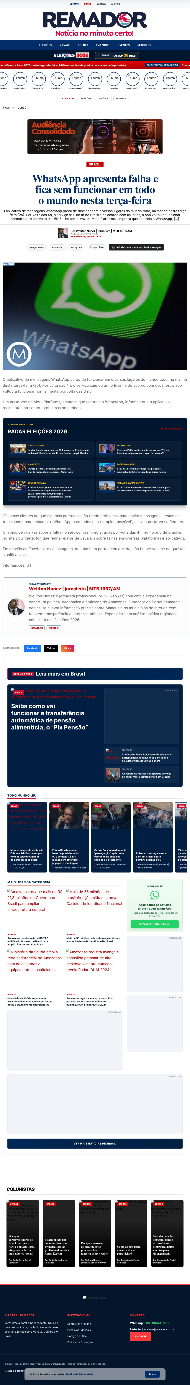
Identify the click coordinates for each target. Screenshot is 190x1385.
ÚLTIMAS (74, 4)
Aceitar (152, 1374)
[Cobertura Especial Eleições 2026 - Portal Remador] (71, 55)
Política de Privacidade (79, 1374)
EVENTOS (124, 45)
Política (104, 98)
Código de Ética (77, 1336)
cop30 (22, 107)
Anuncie (141, 1336)
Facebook (54, 628)
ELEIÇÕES (45, 45)
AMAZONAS (103, 45)
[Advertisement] (141, 716)
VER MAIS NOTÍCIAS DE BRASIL (95, 1143)
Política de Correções (80, 1342)
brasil (6, 107)
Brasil (78, 674)
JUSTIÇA (101, 4)
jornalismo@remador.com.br (158, 1329)
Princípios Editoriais (79, 1329)
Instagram (37, 628)
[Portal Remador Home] (95, 1298)
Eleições (86, 98)
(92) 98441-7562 (157, 1323)
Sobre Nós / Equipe (79, 1323)
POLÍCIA (83, 45)
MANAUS (65, 45)
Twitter (51, 648)
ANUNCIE (115, 4)
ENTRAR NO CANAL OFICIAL (154, 924)
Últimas (121, 98)
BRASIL (87, 4)
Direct (67, 648)
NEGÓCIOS (144, 45)
